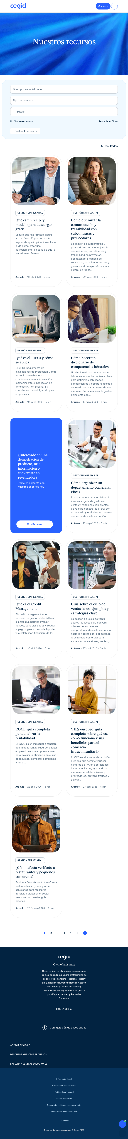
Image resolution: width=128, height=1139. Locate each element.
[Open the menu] (114, 6)
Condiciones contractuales (64, 1085)
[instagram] (64, 1016)
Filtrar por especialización (28, 89)
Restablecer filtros (108, 121)
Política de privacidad (64, 1092)
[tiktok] (71, 1016)
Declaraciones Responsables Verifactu (64, 1105)
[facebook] (79, 1016)
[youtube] (56, 1016)
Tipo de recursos (23, 100)
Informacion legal (64, 1079)
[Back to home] (18, 6)
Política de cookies (64, 1098)
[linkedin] (49, 1016)
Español (65, 1121)
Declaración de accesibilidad (64, 1112)
